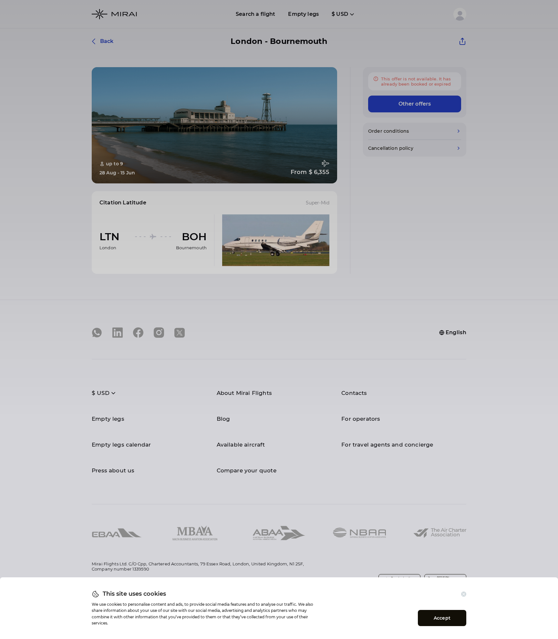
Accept (442, 618)
